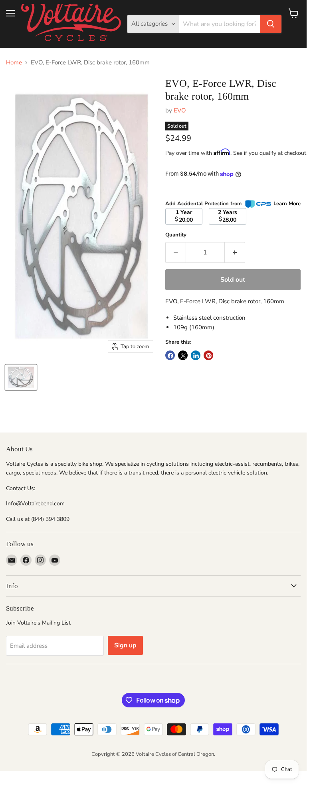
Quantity (175, 235)
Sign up (125, 645)
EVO (180, 110)
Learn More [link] (287, 203)
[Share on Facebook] (170, 355)
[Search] (270, 24)
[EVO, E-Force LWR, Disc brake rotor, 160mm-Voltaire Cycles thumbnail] (21, 377)
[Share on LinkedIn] (195, 355)
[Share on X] (183, 355)
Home (14, 62)
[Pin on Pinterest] (208, 355)
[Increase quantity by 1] (235, 252)
